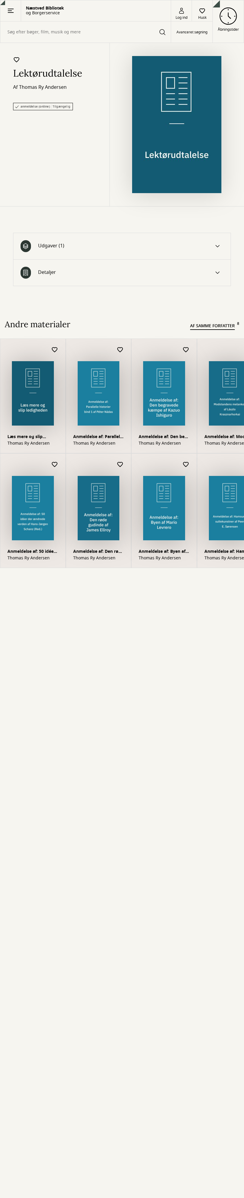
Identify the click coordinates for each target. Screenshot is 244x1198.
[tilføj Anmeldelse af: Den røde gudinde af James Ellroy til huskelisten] (120, 465)
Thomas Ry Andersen (43, 87)
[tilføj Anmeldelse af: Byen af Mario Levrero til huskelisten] (186, 465)
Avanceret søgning (191, 32)
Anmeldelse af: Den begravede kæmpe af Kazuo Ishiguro (162, 437)
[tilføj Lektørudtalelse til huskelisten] (16, 59)
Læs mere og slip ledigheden (25, 437)
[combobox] (85, 32)
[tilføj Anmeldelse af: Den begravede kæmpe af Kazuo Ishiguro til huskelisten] (186, 350)
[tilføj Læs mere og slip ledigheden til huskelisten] (54, 350)
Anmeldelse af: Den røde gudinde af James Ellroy (98, 552)
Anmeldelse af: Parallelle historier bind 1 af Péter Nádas (98, 437)
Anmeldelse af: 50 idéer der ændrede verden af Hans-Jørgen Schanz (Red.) (31, 552)
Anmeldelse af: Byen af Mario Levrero (162, 552)
